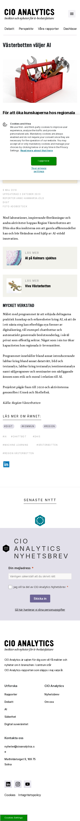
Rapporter (10, 694)
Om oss (49, 701)
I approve (43, 161)
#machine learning (15, 444)
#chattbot (18, 436)
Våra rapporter (48, 29)
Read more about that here (36, 150)
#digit (8, 426)
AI (5, 709)
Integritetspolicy (29, 795)
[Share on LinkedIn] (6, 464)
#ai (5, 436)
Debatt (9, 29)
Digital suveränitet (16, 724)
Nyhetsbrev (51, 694)
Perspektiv (26, 29)
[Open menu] (72, 13)
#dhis (36, 436)
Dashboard (71, 29)
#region (49, 426)
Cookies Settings (13, 817)
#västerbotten (47, 444)
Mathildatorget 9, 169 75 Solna (20, 762)
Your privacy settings (39, 170)
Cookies (9, 795)
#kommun (28, 426)
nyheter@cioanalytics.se (19, 749)
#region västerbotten (18, 453)
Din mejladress (19, 568)
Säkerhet (10, 716)
